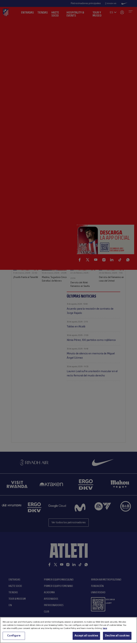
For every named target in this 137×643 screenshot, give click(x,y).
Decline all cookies (117, 635)
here (105, 628)
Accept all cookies (86, 635)
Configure (13, 635)
